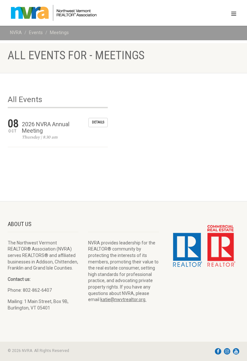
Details (98, 122)
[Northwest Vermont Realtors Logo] (63, 13)
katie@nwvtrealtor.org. (123, 299)
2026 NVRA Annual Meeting (45, 127)
